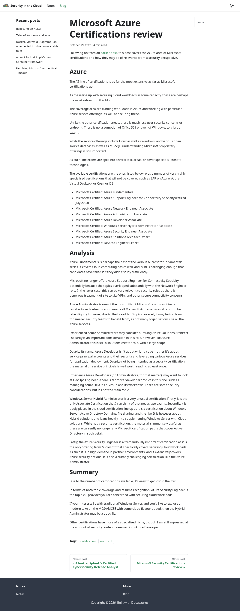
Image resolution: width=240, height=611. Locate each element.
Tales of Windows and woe (33, 35)
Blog (63, 6)
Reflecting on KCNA (28, 28)
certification (88, 541)
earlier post (109, 53)
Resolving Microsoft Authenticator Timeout (38, 71)
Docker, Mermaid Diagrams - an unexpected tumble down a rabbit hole (37, 46)
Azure (200, 22)
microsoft (106, 541)
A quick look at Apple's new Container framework (33, 59)
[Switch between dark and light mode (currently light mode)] (232, 6)
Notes (51, 6)
